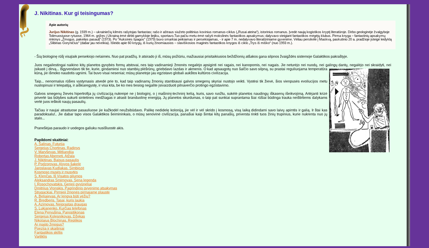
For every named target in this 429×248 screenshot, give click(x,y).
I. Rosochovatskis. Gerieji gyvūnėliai (63, 184)
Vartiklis (40, 236)
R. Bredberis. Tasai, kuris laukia (59, 200)
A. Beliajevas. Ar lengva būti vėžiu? (62, 196)
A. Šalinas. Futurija (49, 144)
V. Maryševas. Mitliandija (54, 152)
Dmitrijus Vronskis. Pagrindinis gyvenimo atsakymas (75, 188)
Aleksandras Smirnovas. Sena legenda (65, 180)
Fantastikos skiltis (48, 232)
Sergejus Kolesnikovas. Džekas (59, 216)
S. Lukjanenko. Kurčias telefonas (60, 208)
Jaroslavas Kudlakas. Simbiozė (59, 168)
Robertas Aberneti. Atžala (54, 156)
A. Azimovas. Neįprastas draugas (60, 204)
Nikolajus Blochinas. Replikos (58, 220)
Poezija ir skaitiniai (49, 228)
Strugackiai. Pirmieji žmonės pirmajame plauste (72, 192)
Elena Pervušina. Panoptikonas (59, 212)
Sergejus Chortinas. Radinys (57, 148)
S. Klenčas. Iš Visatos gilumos (58, 176)
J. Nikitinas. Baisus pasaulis (56, 160)
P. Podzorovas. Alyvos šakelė (57, 164)
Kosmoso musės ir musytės (56, 172)
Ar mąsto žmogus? (49, 224)
